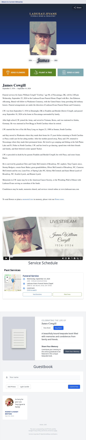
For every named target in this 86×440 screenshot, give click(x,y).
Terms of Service (49, 431)
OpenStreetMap (45, 434)
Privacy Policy (37, 431)
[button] (12, 281)
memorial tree (28, 199)
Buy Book (58, 328)
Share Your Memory (72, 351)
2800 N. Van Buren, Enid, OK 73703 (39, 286)
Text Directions (37, 294)
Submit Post (74, 387)
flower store (59, 199)
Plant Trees (67, 294)
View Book (46, 328)
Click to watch (32, 290)
